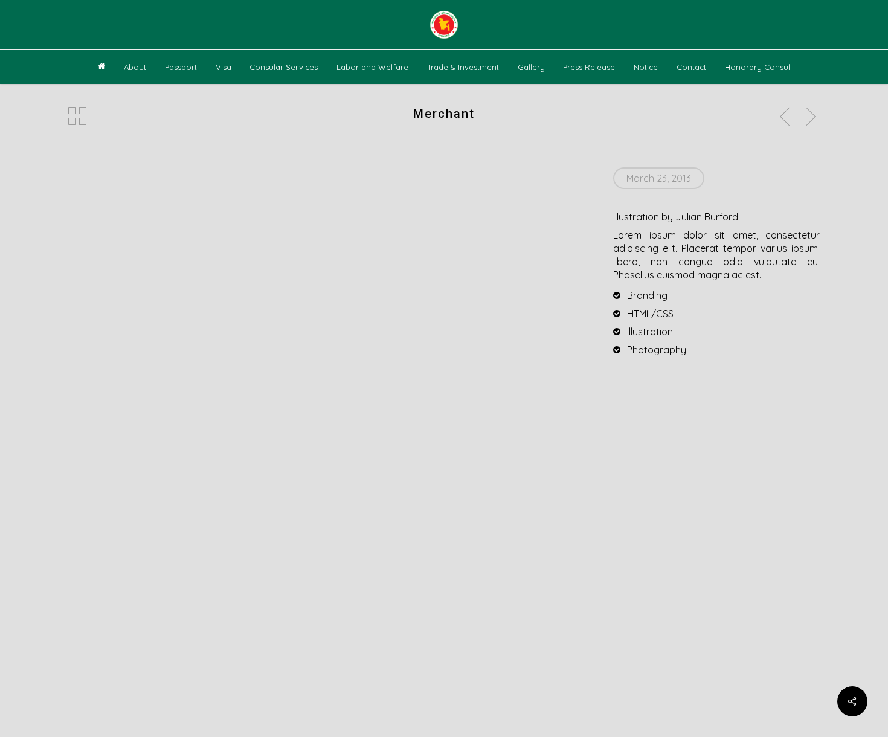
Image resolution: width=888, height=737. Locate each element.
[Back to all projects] (77, 116)
